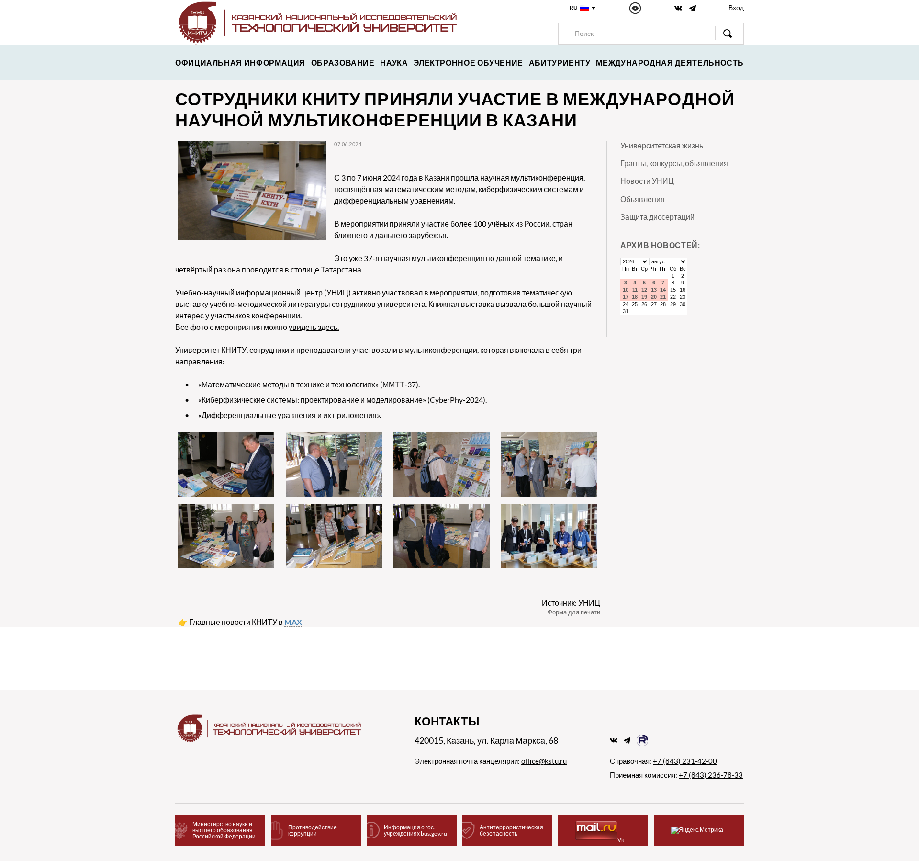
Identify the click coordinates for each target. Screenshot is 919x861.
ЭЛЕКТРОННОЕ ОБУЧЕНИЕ (468, 62)
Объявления (642, 199)
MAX (293, 621)
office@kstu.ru (544, 761)
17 (625, 297)
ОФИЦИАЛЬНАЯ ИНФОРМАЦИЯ (240, 62)
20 (654, 297)
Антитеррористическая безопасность (511, 830)
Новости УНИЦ (647, 180)
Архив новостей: (660, 244)
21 (663, 297)
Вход (736, 7)
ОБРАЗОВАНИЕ (343, 62)
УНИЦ (589, 602)
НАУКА (394, 62)
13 (654, 290)
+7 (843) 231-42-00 (685, 761)
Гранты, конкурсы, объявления (674, 163)
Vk (620, 839)
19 (644, 297)
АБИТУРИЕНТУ (560, 62)
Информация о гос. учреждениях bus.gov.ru (415, 830)
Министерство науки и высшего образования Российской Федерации (224, 830)
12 (644, 290)
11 (635, 290)
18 (635, 297)
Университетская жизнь (661, 145)
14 (663, 290)
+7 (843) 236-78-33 (711, 774)
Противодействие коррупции (312, 830)
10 (625, 290)
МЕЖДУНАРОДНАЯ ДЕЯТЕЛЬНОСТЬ (670, 62)
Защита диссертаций (657, 216)
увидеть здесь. (314, 326)
